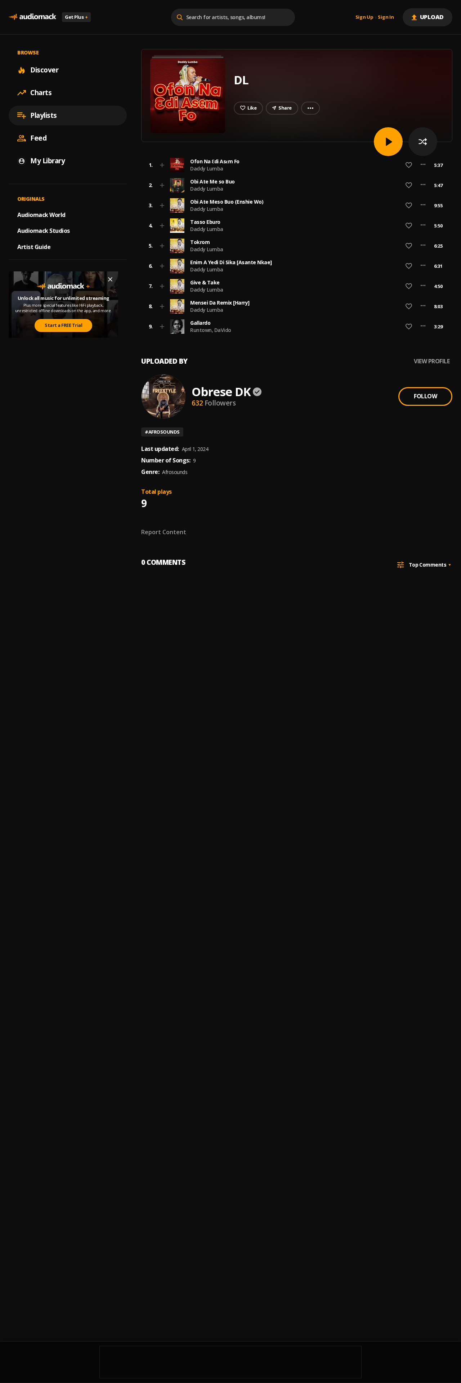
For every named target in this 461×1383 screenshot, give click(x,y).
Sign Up (364, 17)
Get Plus (76, 17)
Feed (38, 138)
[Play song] (388, 141)
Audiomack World (41, 214)
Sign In (386, 17)
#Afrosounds (162, 432)
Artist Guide (33, 247)
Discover (44, 70)
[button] (294, 165)
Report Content (163, 532)
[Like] (409, 165)
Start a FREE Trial (63, 325)
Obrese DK (221, 392)
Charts (41, 92)
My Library (47, 160)
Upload (432, 17)
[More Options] (423, 165)
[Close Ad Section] (110, 279)
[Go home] (32, 17)
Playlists (43, 115)
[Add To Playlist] (162, 165)
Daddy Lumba (206, 168)
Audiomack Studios (43, 231)
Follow (425, 396)
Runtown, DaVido (210, 330)
